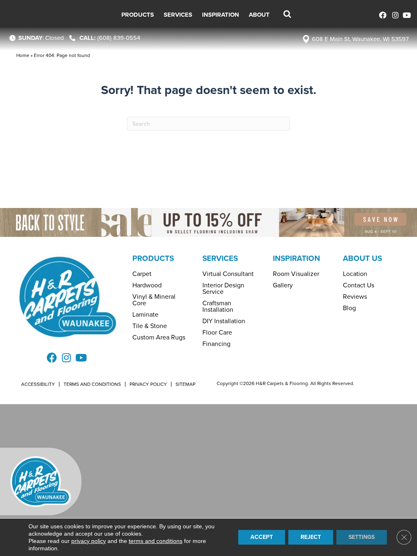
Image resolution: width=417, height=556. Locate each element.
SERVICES (220, 258)
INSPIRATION (296, 258)
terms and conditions (155, 541)
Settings (362, 537)
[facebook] (381, 14)
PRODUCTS (153, 258)
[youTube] (406, 14)
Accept (261, 537)
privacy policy (88, 541)
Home (22, 55)
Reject (311, 537)
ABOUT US (362, 258)
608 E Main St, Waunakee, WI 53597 (360, 39)
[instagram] (393, 14)
